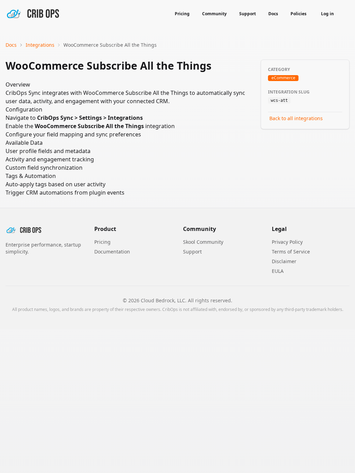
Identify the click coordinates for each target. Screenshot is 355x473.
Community (214, 14)
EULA (278, 271)
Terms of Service (291, 251)
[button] (344, 14)
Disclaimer (284, 261)
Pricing (182, 14)
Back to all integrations (296, 118)
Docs (273, 14)
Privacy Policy (287, 242)
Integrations (40, 45)
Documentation (112, 251)
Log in (327, 14)
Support (247, 14)
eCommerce (283, 78)
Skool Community (203, 242)
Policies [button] (298, 14)
